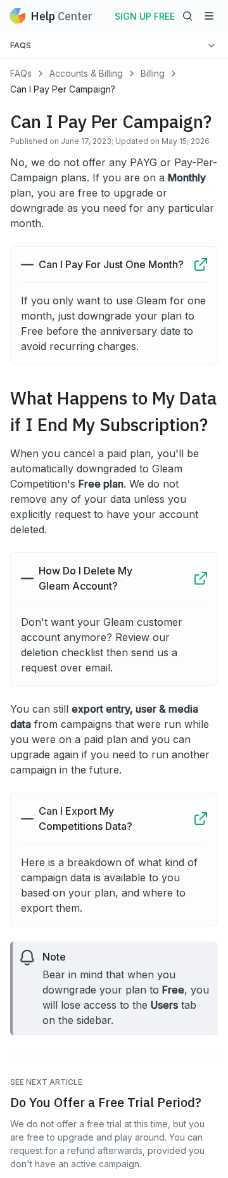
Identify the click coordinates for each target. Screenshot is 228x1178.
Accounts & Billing (86, 73)
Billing (153, 73)
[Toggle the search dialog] (187, 15)
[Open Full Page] (200, 264)
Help (61, 16)
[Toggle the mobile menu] (209, 16)
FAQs (21, 73)
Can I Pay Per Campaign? (62, 89)
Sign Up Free (145, 16)
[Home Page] (17, 15)
